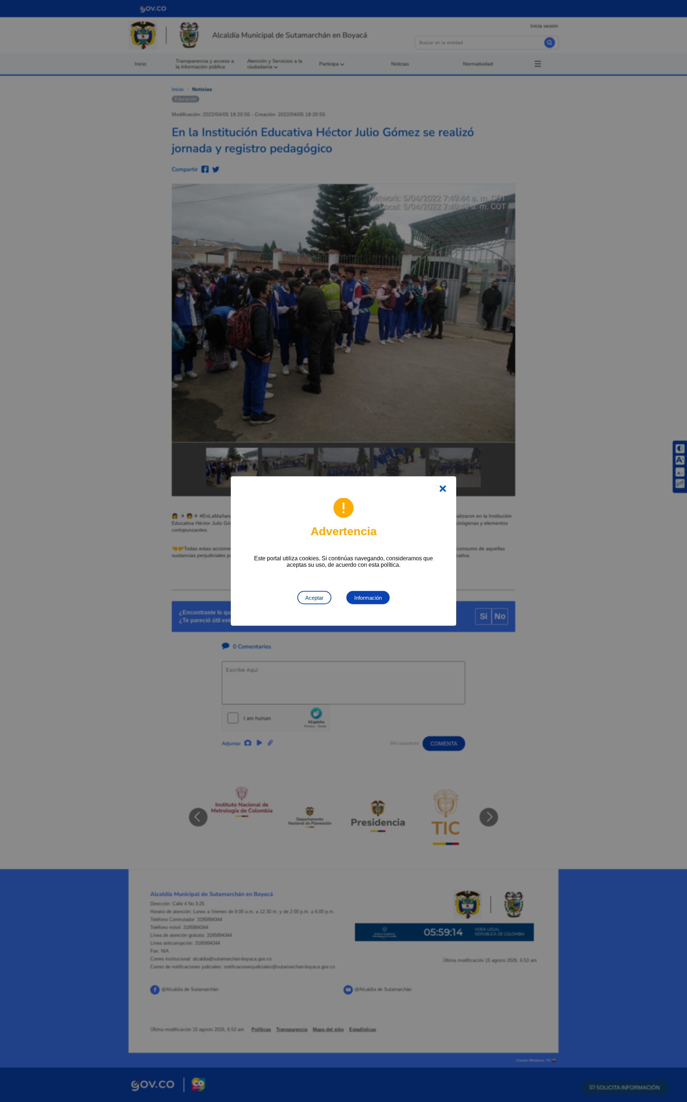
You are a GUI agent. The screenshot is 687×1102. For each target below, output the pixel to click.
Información (368, 598)
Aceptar (314, 598)
